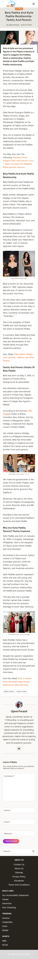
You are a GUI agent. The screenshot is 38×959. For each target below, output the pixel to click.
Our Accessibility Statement (15, 895)
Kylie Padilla (22, 691)
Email (7, 822)
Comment (9, 776)
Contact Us (19, 864)
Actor (4, 926)
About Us (19, 868)
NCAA (5, 945)
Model (5, 930)
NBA (4, 941)
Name (7, 810)
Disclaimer (19, 880)
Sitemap (19, 872)
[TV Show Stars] (11, 3)
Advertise (7, 903)
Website (8, 833)
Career (5, 899)
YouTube (26, 474)
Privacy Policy (19, 876)
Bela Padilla (9, 691)
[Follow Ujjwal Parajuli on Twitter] (19, 749)
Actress (19, 9)
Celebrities (7, 922)
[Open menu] (33, 4)
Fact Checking (9, 907)
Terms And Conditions (19, 885)
